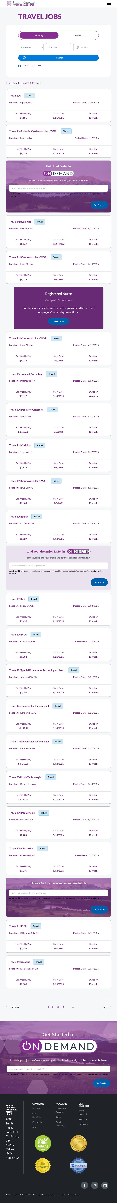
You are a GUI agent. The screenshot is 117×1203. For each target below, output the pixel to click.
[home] (20, 3)
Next (106, 1006)
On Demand (84, 1124)
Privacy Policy (74, 1195)
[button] (108, 3)
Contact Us (37, 1122)
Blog (34, 1127)
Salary (58, 1117)
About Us (36, 1108)
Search (59, 57)
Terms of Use (61, 1195)
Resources (83, 1119)
